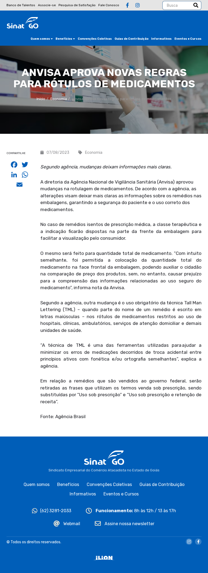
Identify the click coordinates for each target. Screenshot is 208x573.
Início (41, 99)
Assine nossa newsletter (128, 523)
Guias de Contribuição (131, 39)
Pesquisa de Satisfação (77, 5)
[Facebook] (127, 5)
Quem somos (40, 39)
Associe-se (47, 5)
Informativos (161, 39)
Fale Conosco (108, 5)
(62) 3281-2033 (55, 510)
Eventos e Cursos (188, 39)
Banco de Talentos (20, 5)
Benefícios (64, 39)
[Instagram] (137, 5)
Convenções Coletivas (95, 39)
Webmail (71, 523)
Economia (58, 99)
